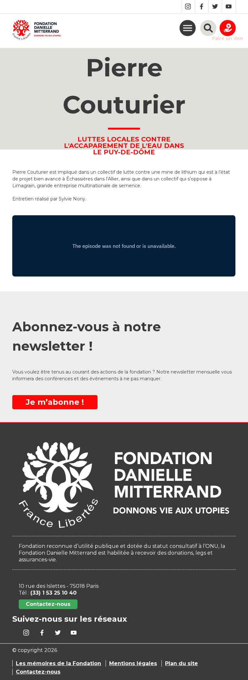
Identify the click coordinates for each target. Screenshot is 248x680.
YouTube (228, 6)
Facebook (201, 6)
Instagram (188, 6)
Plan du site (181, 663)
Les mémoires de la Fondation (58, 663)
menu (188, 28)
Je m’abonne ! (55, 402)
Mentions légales (133, 663)
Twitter (215, 6)
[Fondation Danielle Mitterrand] (36, 31)
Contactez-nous (48, 604)
